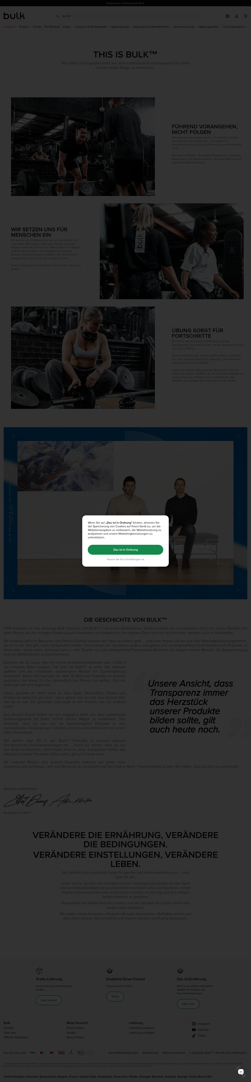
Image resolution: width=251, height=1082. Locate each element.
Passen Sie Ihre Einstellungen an (125, 559)
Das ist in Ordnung (125, 550)
